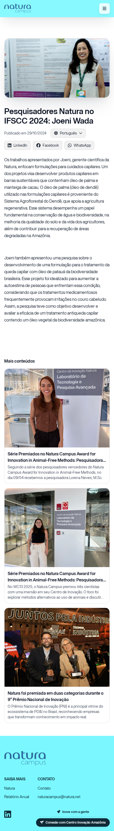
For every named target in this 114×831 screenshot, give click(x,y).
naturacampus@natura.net (59, 796)
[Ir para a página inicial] (17, 8)
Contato (44, 788)
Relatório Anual (16, 796)
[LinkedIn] (7, 814)
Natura (9, 788)
